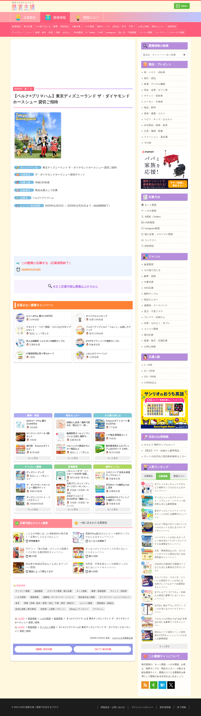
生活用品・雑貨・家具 (156, 125)
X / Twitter (90, 32)
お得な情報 (143, 26)
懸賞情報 (59, 17)
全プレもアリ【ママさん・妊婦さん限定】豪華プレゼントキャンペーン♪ (170, 595)
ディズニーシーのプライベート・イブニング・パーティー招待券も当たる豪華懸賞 (170, 500)
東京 (17, 603)
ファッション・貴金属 (156, 137)
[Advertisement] (73, 64)
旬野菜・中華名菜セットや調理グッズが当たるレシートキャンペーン (106, 568)
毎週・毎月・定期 (44, 32)
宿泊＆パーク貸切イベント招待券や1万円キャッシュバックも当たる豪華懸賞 (171, 635)
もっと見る (33, 458)
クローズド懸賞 (176, 32)
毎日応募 (28, 26)
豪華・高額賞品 (61, 26)
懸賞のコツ (90, 17)
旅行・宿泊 (150, 78)
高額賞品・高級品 (105, 603)
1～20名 (148, 364)
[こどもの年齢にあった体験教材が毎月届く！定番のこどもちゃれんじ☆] (18, 541)
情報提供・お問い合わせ (113, 707)
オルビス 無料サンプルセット (159, 444)
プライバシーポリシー (142, 707)
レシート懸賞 (86, 603)
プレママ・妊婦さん (154, 317)
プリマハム (98, 609)
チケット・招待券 (118, 591)
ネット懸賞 (81, 591)
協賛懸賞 (38, 591)
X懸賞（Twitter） (153, 216)
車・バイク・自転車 (154, 72)
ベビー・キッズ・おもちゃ (158, 119)
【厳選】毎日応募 (43, 649)
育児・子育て (128, 26)
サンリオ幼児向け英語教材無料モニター (165, 456)
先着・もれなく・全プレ (157, 323)
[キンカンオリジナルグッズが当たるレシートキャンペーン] (78, 557)
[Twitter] (171, 685)
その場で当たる (43, 26)
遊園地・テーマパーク (156, 305)
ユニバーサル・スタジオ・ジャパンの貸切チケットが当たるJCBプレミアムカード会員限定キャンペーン (170, 582)
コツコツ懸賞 (145, 32)
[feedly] (154, 685)
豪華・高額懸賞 (98, 591)
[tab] (42, 523)
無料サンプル (151, 293)
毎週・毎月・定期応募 (156, 340)
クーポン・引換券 (153, 101)
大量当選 (76, 26)
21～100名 (149, 370)
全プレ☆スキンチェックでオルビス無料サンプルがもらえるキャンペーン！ (170, 487)
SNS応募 (149, 287)
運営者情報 (165, 707)
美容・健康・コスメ (154, 113)
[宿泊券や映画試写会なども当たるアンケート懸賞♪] (18, 572)
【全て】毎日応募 (102, 649)
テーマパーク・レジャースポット (115, 597)
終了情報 (181, 707)
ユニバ (29, 32)
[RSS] (145, 685)
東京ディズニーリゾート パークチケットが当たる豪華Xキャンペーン (171, 514)
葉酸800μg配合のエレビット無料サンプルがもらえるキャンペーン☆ (107, 537)
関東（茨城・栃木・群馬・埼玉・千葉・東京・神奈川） (49, 603)
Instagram (111, 32)
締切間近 (172, 26)
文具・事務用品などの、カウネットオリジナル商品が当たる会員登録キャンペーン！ (170, 553)
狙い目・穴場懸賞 (127, 32)
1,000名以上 (150, 382)
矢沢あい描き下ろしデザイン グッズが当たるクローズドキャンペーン (170, 608)
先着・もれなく (63, 32)
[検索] (184, 55)
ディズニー (17, 32)
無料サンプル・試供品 (108, 26)
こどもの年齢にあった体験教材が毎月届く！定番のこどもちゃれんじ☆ (47, 537)
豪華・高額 (150, 276)
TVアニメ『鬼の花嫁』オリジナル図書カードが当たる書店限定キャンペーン (47, 552)
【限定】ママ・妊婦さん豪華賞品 (161, 450)
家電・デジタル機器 (154, 84)
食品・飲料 (150, 107)
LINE (100, 32)
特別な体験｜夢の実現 (25, 609)
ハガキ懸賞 (88, 26)
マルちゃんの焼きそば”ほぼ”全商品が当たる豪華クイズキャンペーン (171, 621)
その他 (147, 142)
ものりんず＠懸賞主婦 (122, 638)
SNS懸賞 (78, 32)
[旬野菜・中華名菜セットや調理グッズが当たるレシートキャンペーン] (78, 572)
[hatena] (162, 685)
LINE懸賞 (150, 222)
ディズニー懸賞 (22, 591)
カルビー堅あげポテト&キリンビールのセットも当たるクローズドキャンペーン (171, 527)
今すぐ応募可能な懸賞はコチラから (75, 286)
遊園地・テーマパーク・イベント (58, 597)
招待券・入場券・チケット (53, 609)
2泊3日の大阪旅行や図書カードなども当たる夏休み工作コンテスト (170, 567)
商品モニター (158, 26)
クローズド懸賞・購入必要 (59, 591)
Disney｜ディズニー (79, 609)
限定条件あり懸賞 (87, 597)
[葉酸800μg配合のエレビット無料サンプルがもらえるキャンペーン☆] (78, 541)
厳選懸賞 (16, 26)
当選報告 (29, 17)
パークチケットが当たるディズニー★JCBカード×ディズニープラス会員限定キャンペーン (170, 540)
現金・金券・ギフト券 (156, 90)
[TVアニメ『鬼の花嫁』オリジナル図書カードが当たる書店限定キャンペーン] (18, 557)
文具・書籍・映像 (153, 131)
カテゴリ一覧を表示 (182, 6)
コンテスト (160, 32)
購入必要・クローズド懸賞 (159, 234)
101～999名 (150, 376)
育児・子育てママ (153, 311)
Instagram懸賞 (152, 228)
